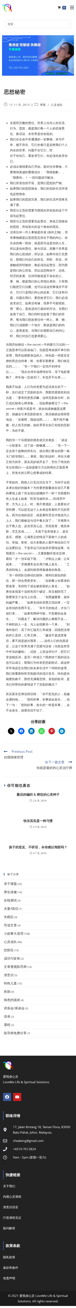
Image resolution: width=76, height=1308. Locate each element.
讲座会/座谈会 (14, 1008)
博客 (43, 105)
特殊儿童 (10, 983)
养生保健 (10, 892)
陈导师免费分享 (15, 1033)
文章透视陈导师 (15, 966)
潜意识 (9, 975)
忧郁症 (9, 950)
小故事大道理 (13, 933)
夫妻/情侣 (11, 908)
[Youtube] (17, 1097)
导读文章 (10, 925)
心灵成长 (57, 105)
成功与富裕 (12, 958)
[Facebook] (7, 1097)
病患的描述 (12, 1000)
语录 (7, 1016)
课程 (7, 1024)
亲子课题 (10, 883)
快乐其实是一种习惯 (38, 821)
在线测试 (10, 900)
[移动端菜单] (70, 7)
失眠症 (9, 917)
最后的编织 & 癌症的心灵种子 (38, 794)
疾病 (7, 991)
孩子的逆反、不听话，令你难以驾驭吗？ (38, 847)
